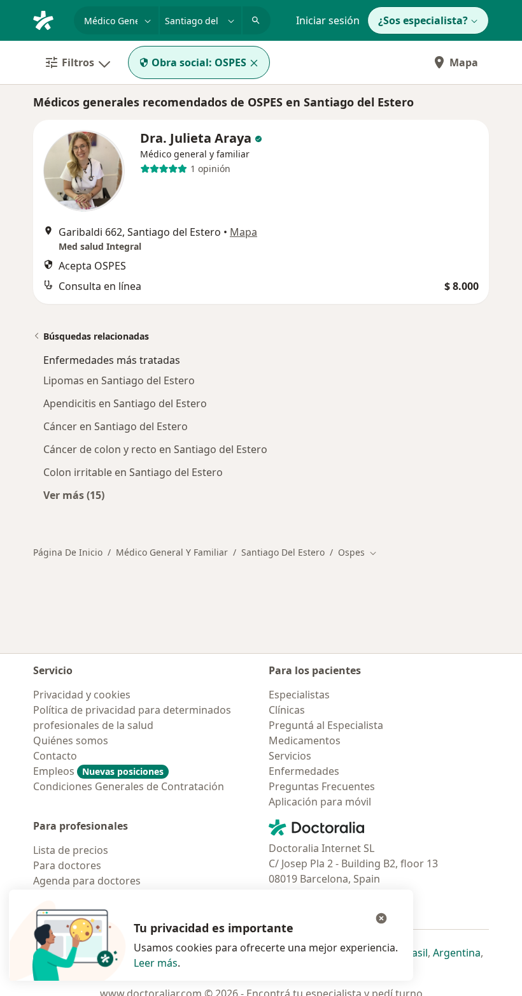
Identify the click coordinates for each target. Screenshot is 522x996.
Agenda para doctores (87, 881)
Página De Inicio (67, 552)
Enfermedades (304, 771)
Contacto (55, 756)
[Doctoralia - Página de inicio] (48, 19)
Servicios (290, 756)
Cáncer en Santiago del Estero (115, 426)
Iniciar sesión (328, 20)
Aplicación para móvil (320, 802)
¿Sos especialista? (423, 20)
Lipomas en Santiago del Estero (119, 380)
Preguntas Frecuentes (322, 786)
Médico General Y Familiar (172, 552)
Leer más (156, 963)
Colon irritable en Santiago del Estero (133, 472)
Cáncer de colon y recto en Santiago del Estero (155, 449)
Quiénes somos (70, 740)
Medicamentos (305, 740)
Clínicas (287, 710)
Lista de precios (70, 850)
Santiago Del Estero (283, 552)
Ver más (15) (73, 494)
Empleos (98, 771)
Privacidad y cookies (81, 695)
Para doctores (67, 865)
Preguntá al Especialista (326, 725)
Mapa (463, 62)
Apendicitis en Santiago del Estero (125, 403)
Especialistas (299, 695)
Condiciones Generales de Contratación (128, 786)
